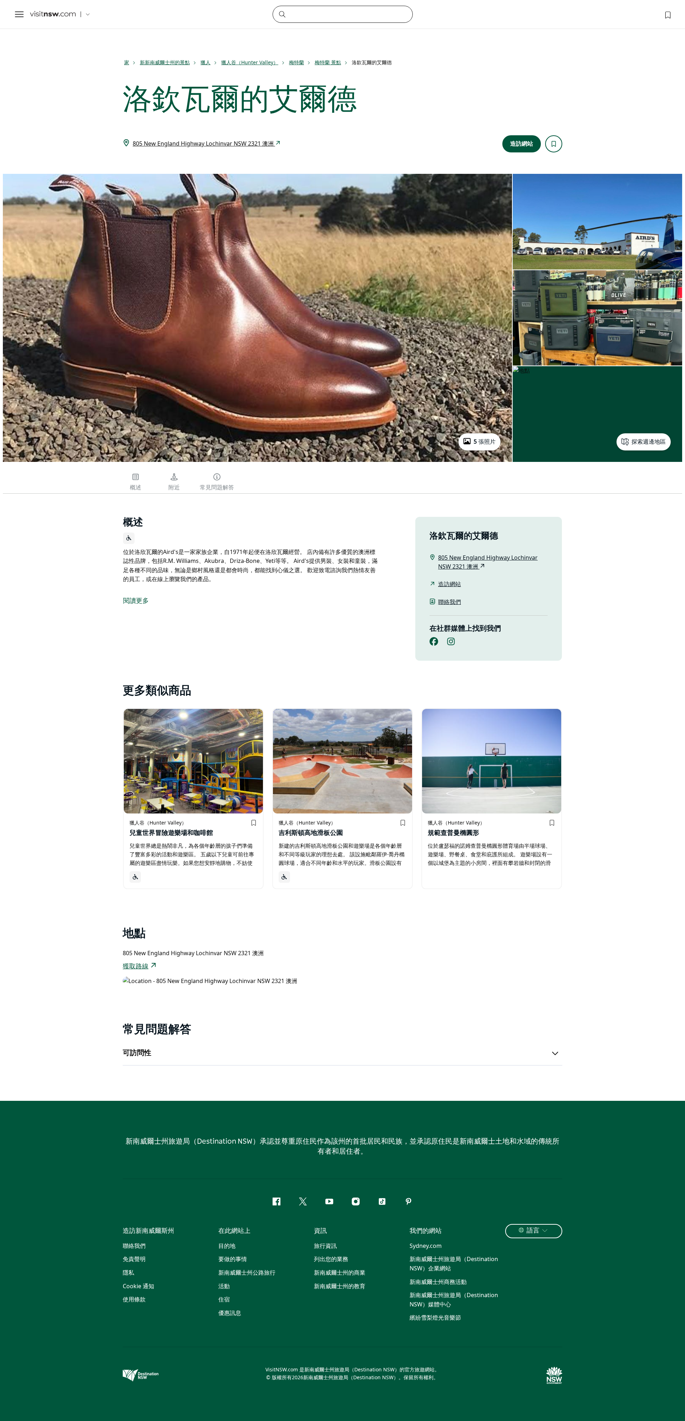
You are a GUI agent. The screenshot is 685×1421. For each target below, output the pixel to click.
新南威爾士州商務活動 (438, 1282)
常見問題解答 (217, 487)
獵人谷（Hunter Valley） (249, 62)
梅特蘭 (296, 62)
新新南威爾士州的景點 (165, 62)
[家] (53, 14)
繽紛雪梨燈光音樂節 (435, 1317)
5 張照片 (484, 442)
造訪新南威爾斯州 (148, 1231)
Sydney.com (426, 1246)
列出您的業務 (331, 1259)
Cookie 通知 (138, 1286)
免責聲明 (134, 1259)
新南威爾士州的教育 (339, 1286)
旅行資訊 (325, 1246)
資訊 (320, 1231)
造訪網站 (521, 144)
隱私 (128, 1272)
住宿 (224, 1299)
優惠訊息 (229, 1313)
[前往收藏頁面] (667, 14)
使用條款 (134, 1299)
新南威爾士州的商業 (339, 1272)
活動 (224, 1286)
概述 (135, 487)
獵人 (205, 62)
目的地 (226, 1246)
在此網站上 (234, 1231)
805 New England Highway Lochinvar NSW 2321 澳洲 (204, 143)
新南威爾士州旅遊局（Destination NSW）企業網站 (454, 1263)
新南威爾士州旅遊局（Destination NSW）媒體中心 (454, 1299)
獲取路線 (135, 966)
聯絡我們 (449, 602)
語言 (533, 1231)
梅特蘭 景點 (328, 62)
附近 (174, 487)
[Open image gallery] (257, 461)
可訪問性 (137, 1053)
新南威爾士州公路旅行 (246, 1272)
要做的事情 (232, 1259)
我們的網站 (426, 1231)
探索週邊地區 (648, 442)
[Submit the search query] (281, 13)
